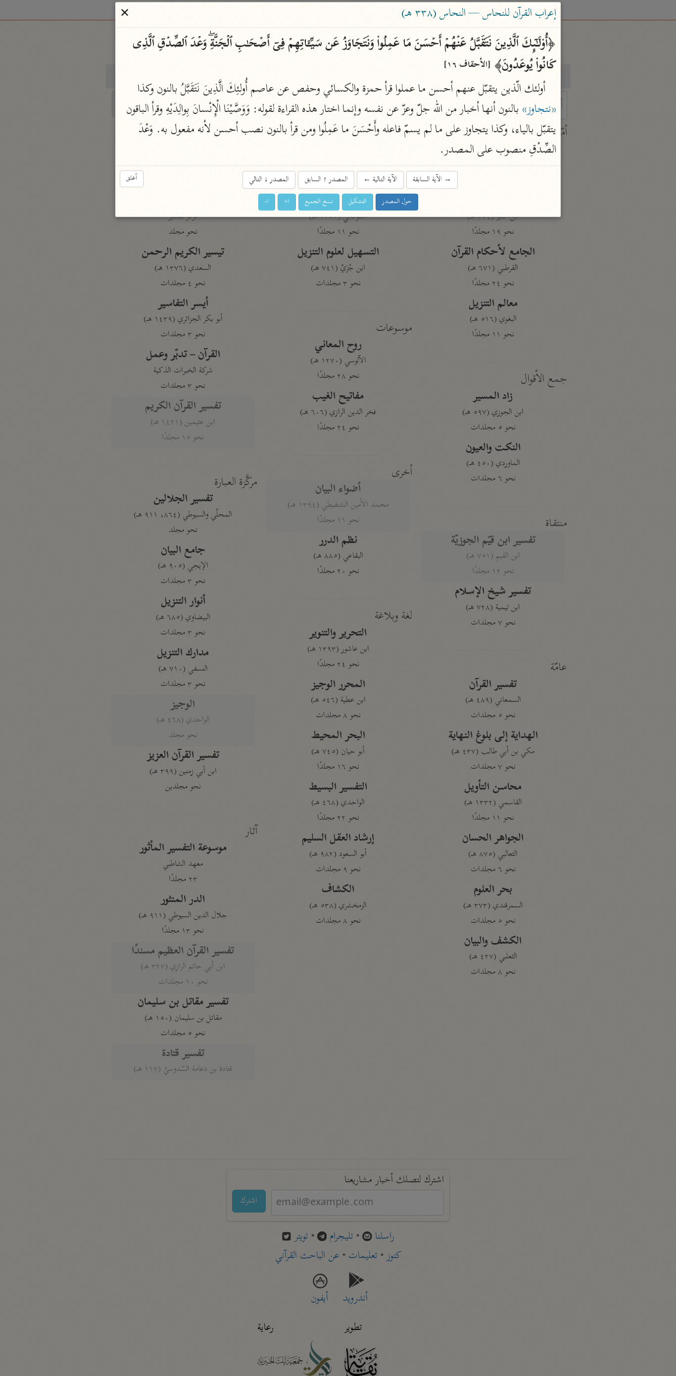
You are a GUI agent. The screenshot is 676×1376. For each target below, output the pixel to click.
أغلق (131, 178)
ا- (267, 202)
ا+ (287, 202)
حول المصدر (397, 202)
